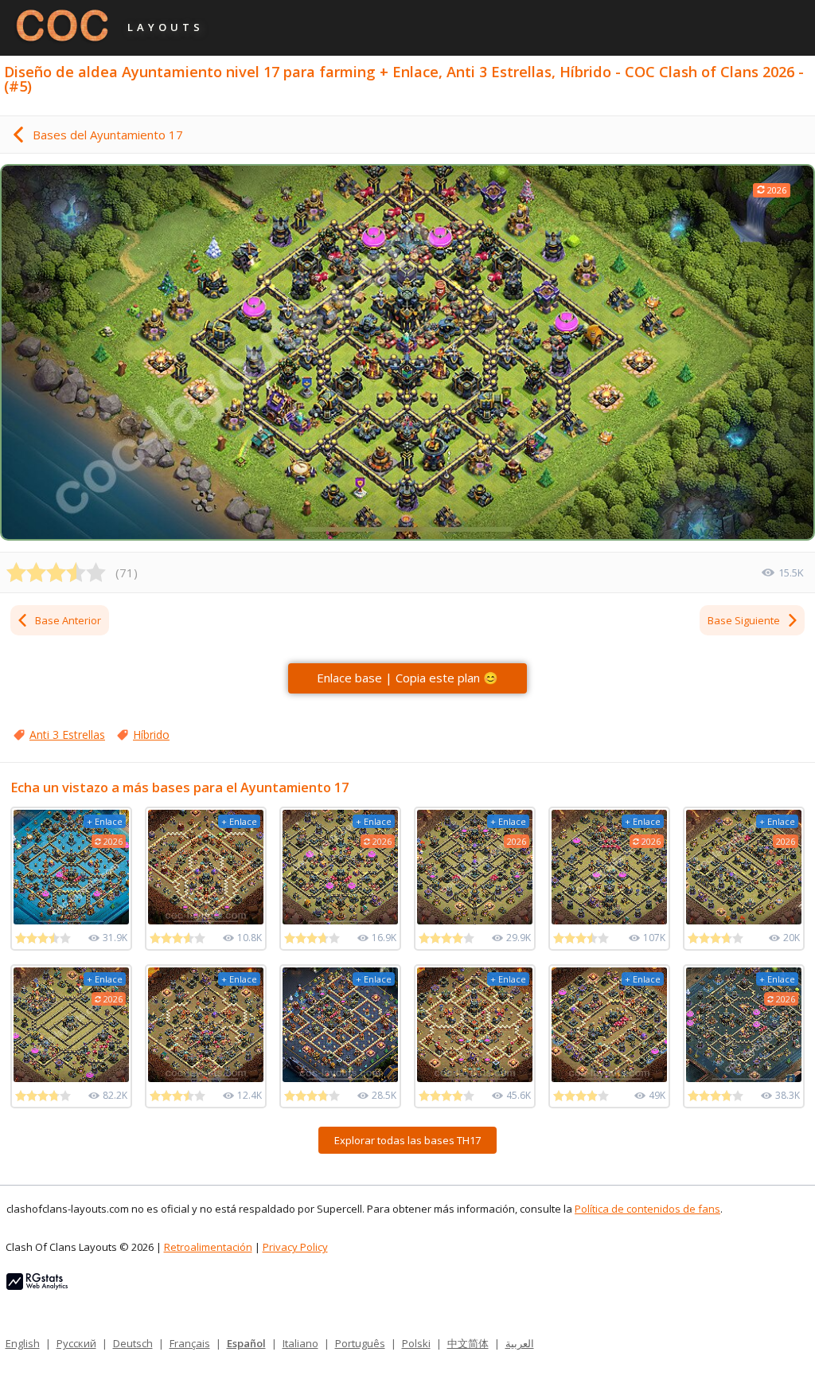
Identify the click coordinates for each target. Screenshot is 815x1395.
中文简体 (468, 1343)
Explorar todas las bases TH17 (407, 1140)
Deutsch (133, 1343)
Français (190, 1343)
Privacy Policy (295, 1247)
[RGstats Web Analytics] (37, 1286)
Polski (416, 1343)
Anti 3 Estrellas (67, 734)
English (23, 1343)
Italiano (300, 1343)
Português (360, 1343)
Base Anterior (68, 620)
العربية (519, 1343)
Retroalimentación (208, 1247)
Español (246, 1343)
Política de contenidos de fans (647, 1209)
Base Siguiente (744, 620)
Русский (76, 1343)
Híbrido (151, 734)
